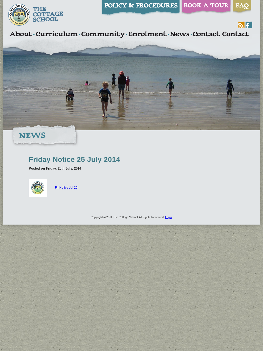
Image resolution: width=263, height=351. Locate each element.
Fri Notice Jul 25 (66, 188)
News (179, 35)
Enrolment (147, 35)
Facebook (249, 25)
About (20, 35)
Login (168, 217)
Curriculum (57, 35)
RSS (241, 25)
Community (103, 35)
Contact (206, 35)
